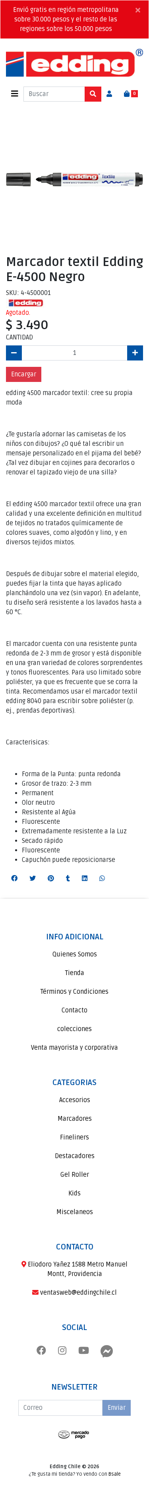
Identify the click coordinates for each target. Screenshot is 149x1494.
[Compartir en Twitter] (32, 878)
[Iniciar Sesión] (109, 94)
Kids (74, 1193)
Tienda (74, 973)
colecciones (74, 1029)
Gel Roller (74, 1175)
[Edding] (26, 303)
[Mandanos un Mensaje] (107, 1351)
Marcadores (75, 1119)
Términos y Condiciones (74, 992)
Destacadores (75, 1156)
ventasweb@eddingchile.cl (78, 1293)
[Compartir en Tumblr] (68, 878)
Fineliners (74, 1137)
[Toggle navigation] (14, 94)
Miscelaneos (74, 1212)
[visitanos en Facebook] (41, 1351)
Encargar (23, 374)
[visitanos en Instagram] (62, 1351)
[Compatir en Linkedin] (85, 878)
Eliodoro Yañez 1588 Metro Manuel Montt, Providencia (77, 1269)
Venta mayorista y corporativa (74, 1048)
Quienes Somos (74, 954)
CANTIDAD (19, 337)
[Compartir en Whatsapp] (102, 878)
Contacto (74, 1010)
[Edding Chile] (74, 63)
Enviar (117, 1408)
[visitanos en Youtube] (83, 1351)
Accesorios (74, 1100)
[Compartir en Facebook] (14, 878)
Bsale (114, 1474)
